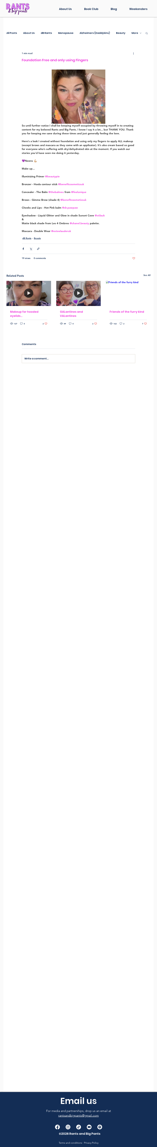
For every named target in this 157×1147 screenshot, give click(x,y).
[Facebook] (57, 1127)
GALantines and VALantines (71, 314)
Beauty (120, 33)
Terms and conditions (70, 1142)
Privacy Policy (91, 1142)
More (135, 33)
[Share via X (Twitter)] (30, 248)
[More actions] (133, 53)
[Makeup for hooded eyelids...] (28, 293)
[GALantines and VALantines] (78, 293)
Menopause (65, 33)
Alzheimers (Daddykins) (95, 33)
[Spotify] (99, 1127)
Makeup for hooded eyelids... (24, 314)
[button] (146, 33)
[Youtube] (89, 1127)
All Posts (11, 33)
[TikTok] (78, 1127)
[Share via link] (38, 248)
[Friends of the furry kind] (128, 293)
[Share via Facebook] (23, 248)
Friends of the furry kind (127, 312)
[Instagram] (68, 1127)
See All (147, 275)
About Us (29, 33)
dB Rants (46, 33)
